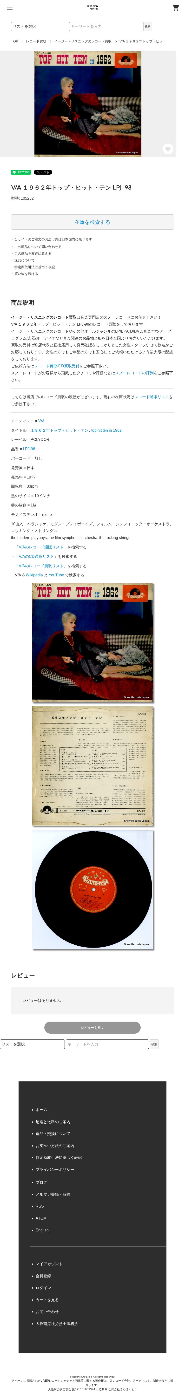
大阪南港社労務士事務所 (57, 1324)
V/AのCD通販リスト (36, 556)
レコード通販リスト (151, 397)
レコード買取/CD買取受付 (56, 366)
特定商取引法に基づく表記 (59, 1157)
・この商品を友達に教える (31, 253)
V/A (41, 421)
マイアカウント (49, 1264)
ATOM (41, 1218)
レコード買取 (36, 41)
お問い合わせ (47, 1312)
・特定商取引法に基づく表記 (33, 267)
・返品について (23, 260)
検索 (148, 26)
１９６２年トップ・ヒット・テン (59, 430)
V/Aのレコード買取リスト (41, 566)
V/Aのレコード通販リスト (41, 547)
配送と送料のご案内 (53, 1122)
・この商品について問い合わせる (36, 247)
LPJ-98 (29, 449)
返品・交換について (53, 1134)
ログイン (43, 1288)
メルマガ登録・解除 (53, 1194)
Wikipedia (34, 575)
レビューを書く (92, 1028)
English (42, 1230)
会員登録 (43, 1276)
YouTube (56, 575)
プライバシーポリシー (55, 1170)
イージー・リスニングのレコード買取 (83, 41)
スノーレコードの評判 (134, 373)
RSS (40, 1206)
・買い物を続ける (24, 274)
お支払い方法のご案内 (55, 1146)
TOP (14, 41)
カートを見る (47, 1300)
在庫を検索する (92, 222)
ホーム (41, 1110)
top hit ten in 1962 (106, 430)
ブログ (41, 1182)
